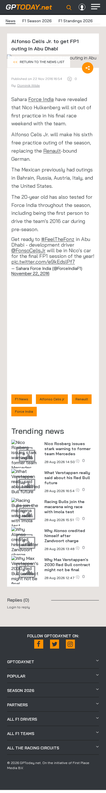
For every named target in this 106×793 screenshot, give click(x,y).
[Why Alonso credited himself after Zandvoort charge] (25, 542)
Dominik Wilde (28, 85)
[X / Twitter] (54, 644)
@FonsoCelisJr (28, 250)
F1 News (21, 399)
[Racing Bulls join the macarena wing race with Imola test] (25, 513)
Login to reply (18, 607)
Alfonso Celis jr (52, 399)
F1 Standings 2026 (76, 20)
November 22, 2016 (30, 273)
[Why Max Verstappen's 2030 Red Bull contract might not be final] (25, 571)
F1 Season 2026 (37, 20)
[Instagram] (70, 644)
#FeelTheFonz (57, 239)
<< (38, 62)
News (11, 20)
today (29, 7)
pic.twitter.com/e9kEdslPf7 (43, 261)
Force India (41, 99)
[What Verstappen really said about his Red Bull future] (25, 481)
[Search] (69, 7)
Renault (52, 151)
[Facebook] (38, 644)
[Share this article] (87, 67)
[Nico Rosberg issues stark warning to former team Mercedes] (25, 455)
